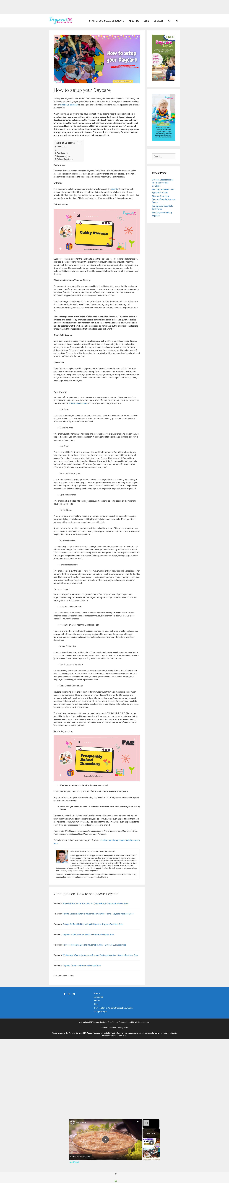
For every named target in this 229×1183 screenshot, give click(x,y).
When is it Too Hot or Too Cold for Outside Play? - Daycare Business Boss (95, 903)
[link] (72, 1122)
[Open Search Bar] (169, 21)
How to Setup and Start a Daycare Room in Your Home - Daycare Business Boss (98, 914)
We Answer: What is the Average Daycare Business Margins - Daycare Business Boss (100, 955)
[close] (115, 1173)
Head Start (81, 1122)
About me (134, 21)
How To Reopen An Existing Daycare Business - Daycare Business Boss (94, 945)
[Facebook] (64, 994)
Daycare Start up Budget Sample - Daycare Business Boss (88, 934)
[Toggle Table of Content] (78, 143)
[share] (137, 1121)
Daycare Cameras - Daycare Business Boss (82, 965)
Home (97, 993)
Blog (146, 21)
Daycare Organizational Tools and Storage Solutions (162, 183)
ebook (97, 1000)
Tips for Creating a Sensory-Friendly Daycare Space (163, 199)
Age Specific (62, 153)
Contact (158, 21)
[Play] (151, 1142)
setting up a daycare (69, 105)
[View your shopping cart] (176, 21)
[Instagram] (69, 994)
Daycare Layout (63, 156)
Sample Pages (100, 1011)
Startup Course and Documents (106, 21)
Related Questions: (65, 159)
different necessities (78, 403)
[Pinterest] (73, 994)
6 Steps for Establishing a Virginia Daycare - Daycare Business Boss (93, 924)
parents (114, 189)
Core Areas (61, 147)
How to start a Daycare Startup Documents (113, 1008)
